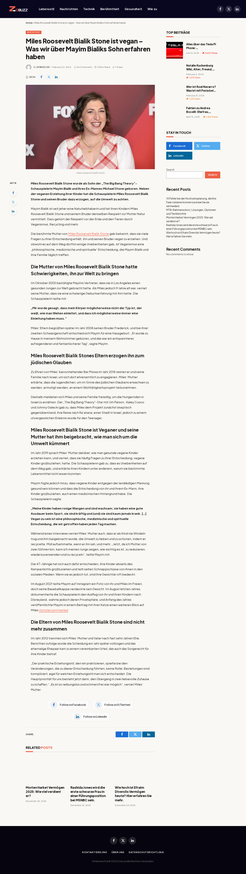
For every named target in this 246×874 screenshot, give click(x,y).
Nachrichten (69, 9)
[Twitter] (13, 202)
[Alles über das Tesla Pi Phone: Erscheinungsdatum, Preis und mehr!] (174, 50)
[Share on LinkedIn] (56, 77)
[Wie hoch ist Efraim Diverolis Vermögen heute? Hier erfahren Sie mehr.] (135, 770)
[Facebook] (13, 192)
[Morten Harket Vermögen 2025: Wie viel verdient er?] (46, 770)
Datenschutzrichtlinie (146, 852)
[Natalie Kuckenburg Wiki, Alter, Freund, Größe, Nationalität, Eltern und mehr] (174, 71)
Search (170, 169)
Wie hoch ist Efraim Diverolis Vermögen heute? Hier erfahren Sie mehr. (133, 793)
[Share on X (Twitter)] (49, 77)
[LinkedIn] (13, 211)
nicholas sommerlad (53, 610)
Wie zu (152, 9)
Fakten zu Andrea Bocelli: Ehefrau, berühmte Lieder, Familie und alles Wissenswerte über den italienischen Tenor (202, 110)
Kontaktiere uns (94, 852)
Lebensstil (46, 9)
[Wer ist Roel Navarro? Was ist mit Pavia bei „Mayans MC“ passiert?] (174, 92)
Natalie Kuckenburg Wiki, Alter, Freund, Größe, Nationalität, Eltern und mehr (200, 67)
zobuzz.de (43, 67)
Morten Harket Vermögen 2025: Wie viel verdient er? (45, 791)
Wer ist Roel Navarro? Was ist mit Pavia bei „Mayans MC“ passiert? (202, 89)
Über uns (117, 852)
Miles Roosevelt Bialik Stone (88, 234)
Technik (89, 9)
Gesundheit (133, 9)
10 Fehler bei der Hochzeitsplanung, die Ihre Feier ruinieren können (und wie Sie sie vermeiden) (191, 202)
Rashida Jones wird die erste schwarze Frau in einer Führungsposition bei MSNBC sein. (88, 793)
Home (29, 22)
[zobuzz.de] (17, 9)
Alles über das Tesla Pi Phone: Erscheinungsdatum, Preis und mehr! (201, 46)
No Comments (84, 67)
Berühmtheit (109, 9)
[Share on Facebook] (41, 77)
